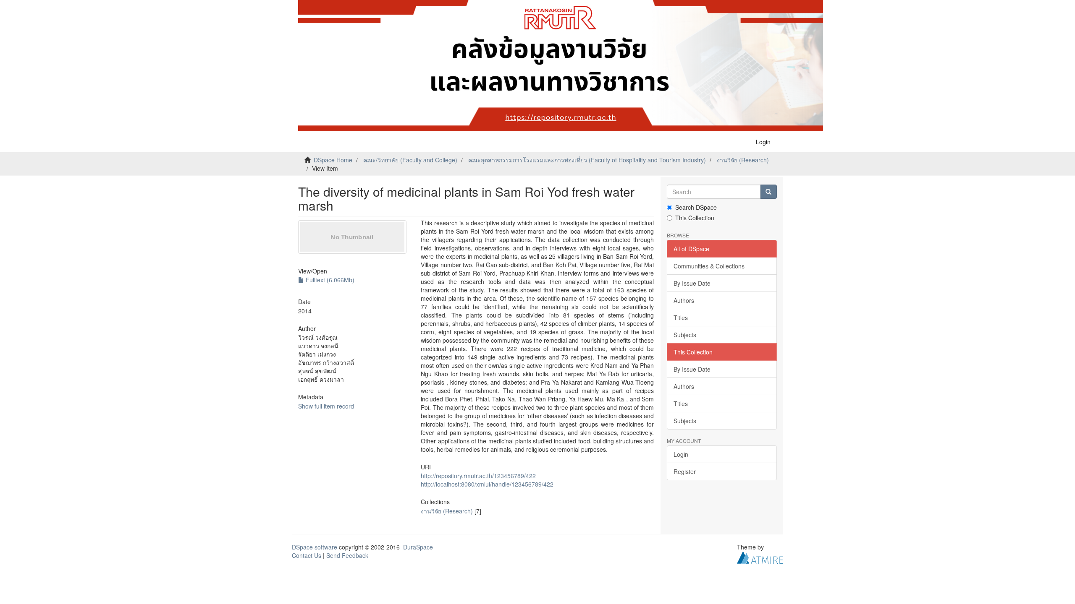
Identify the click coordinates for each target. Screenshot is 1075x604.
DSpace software (314, 547)
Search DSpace (696, 207)
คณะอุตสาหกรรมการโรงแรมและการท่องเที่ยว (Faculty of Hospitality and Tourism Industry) (587, 160)
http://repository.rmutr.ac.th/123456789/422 (478, 475)
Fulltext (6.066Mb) (329, 280)
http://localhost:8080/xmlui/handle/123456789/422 (487, 484)
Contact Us (306, 555)
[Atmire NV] (760, 556)
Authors (684, 300)
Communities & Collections (709, 266)
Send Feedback (347, 555)
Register (685, 471)
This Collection (694, 217)
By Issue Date (692, 283)
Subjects (685, 335)
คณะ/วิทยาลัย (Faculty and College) (410, 160)
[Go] (768, 192)
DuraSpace (418, 547)
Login (681, 454)
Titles (681, 317)
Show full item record (326, 406)
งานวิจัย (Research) (743, 160)
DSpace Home (333, 160)
